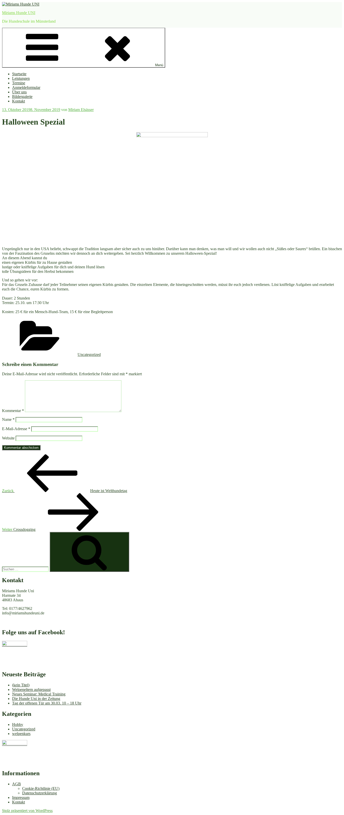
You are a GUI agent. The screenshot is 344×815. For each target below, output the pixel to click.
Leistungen (21, 78)
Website (8, 438)
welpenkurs (21, 733)
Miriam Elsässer (81, 109)
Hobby (17, 724)
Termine (18, 83)
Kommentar (13, 411)
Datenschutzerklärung (39, 793)
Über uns (19, 92)
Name (8, 419)
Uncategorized (89, 354)
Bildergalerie (22, 96)
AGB (16, 784)
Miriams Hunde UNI (18, 13)
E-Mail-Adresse (16, 429)
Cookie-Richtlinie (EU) (40, 788)
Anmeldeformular (26, 87)
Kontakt (18, 101)
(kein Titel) (20, 685)
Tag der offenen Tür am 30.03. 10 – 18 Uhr (46, 703)
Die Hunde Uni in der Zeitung (36, 698)
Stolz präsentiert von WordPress (27, 810)
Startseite (19, 74)
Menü (159, 65)
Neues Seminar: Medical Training (38, 694)
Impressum (20, 797)
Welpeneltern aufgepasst (31, 689)
